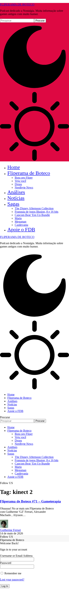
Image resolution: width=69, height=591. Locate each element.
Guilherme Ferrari (10, 530)
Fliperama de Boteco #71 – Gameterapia (30, 501)
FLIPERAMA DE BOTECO (17, 4)
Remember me (12, 573)
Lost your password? (12, 579)
